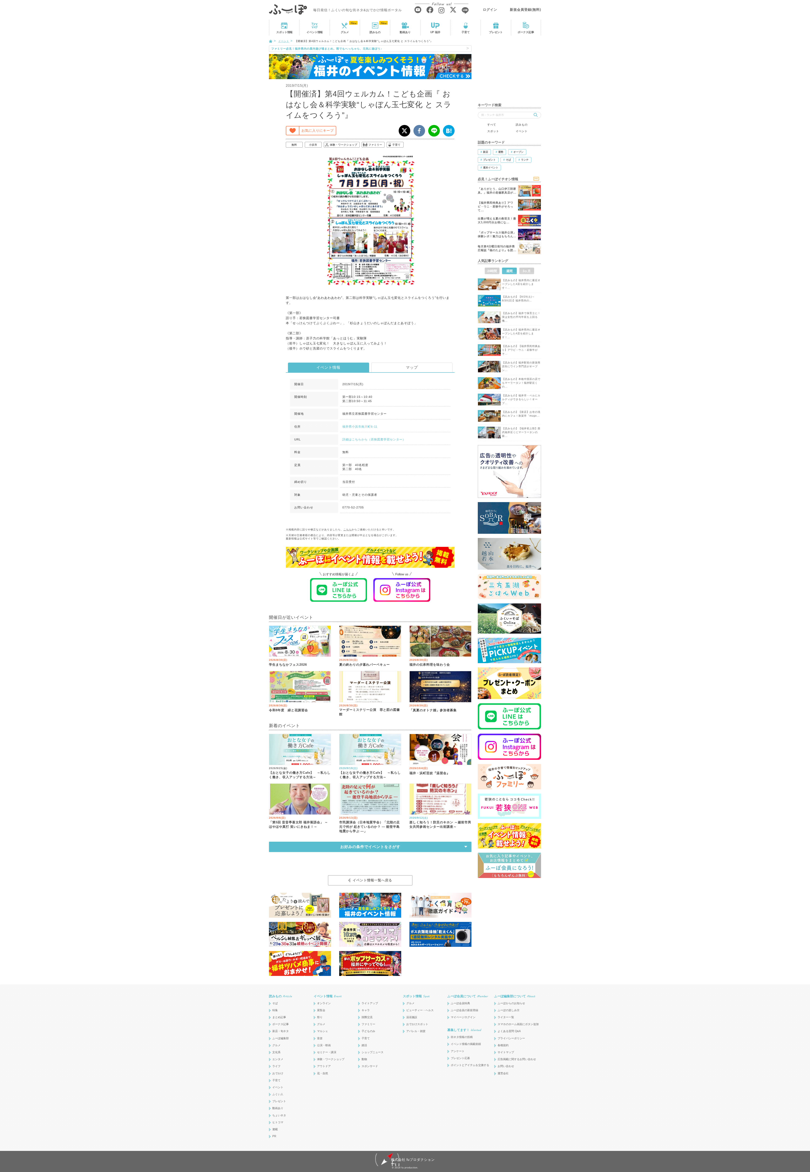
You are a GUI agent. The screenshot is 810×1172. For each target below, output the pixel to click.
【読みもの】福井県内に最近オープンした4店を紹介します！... (521, 284)
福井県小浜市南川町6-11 (359, 426)
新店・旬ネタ (280, 1031)
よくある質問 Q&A (509, 1031)
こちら (347, 529)
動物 (364, 1059)
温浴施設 (411, 1017)
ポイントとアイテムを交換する (470, 1065)
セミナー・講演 (326, 1052)
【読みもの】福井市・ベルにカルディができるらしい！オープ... (521, 399)
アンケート (457, 1051)
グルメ (345, 32)
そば (275, 1003)
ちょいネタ (279, 1115)
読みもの (375, 32)
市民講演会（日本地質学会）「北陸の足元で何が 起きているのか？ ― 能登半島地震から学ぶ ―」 (369, 826)
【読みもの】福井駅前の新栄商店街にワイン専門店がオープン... (521, 366)
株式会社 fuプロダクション (413, 1159)
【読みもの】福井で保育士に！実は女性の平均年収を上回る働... (521, 317)
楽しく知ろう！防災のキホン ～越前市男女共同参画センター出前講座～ (440, 824)
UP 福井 (435, 32)
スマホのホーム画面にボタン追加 (518, 1024)
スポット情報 (416, 996)
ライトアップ (370, 1003)
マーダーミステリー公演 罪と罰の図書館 (369, 712)
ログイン (490, 9)
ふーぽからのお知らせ (511, 1003)
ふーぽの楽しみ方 (509, 1010)
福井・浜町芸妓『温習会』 (429, 773)
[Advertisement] (509, 71)
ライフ (276, 1066)
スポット (284, 32)
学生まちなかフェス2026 (288, 664)
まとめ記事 (279, 1017)
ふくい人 (277, 1094)
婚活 (364, 1045)
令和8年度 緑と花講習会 (288, 710)
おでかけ (277, 1073)
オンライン (324, 1003)
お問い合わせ (506, 1066)
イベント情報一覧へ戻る (372, 880)
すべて (491, 124)
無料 (294, 144)
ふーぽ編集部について (514, 996)
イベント (314, 32)
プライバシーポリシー (511, 1038)
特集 (275, 1010)
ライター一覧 (506, 1017)
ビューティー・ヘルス (420, 1010)
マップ (412, 367)
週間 (509, 271)
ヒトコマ (277, 1122)
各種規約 (503, 1045)
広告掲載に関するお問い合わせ (517, 1059)
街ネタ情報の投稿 (462, 1037)
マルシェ (322, 1031)
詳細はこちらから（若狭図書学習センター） (374, 439)
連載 (275, 1129)
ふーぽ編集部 (280, 1038)
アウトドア (324, 1066)
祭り (320, 1017)
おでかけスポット (417, 1024)
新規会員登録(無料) (525, 9)
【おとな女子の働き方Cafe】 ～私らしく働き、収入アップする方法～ (300, 775)
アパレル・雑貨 (415, 1031)
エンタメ (277, 1059)
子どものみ (368, 1031)
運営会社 (503, 1073)
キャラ (366, 1010)
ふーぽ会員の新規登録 (464, 1010)
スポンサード (370, 1066)
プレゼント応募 (460, 1058)
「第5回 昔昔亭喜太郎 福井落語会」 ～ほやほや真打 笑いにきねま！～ (298, 824)
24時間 (492, 271)
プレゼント (496, 32)
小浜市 (313, 144)
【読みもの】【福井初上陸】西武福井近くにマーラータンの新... (521, 432)
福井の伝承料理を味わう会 (429, 664)
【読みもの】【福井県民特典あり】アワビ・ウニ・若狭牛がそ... (521, 350)
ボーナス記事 (526, 32)
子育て (466, 32)
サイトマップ (506, 1052)
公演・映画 (324, 1045)
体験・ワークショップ (343, 144)
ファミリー (375, 144)
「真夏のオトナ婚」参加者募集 (433, 710)
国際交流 (367, 1017)
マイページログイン (463, 1017)
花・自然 (322, 1073)
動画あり (405, 32)
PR (274, 1136)
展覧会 (321, 1010)
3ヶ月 (527, 271)
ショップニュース (372, 1052)
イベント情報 (328, 367)
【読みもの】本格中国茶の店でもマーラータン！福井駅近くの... (521, 383)
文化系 (276, 1052)
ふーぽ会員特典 (460, 1003)
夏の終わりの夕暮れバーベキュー (364, 664)
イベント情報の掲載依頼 (466, 1044)
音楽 (320, 1038)
